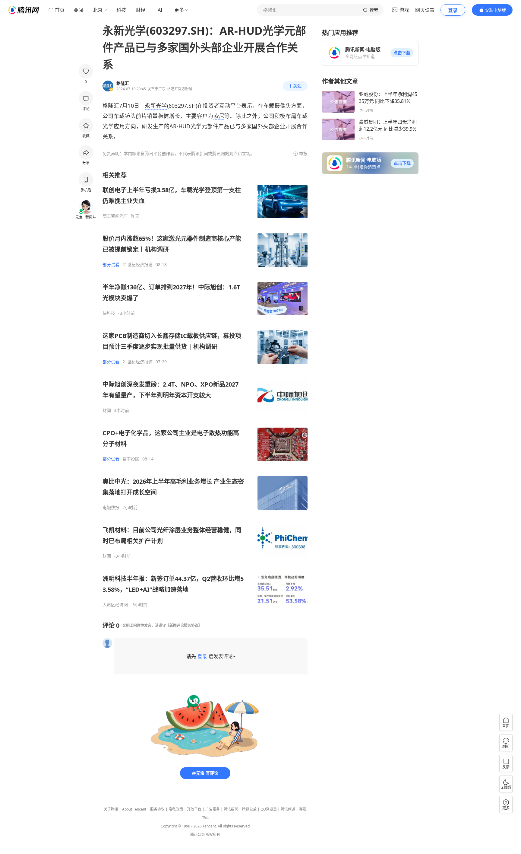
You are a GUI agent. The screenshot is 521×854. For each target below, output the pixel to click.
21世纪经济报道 (137, 265)
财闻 (107, 410)
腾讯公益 (249, 809)
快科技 (109, 313)
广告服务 (212, 809)
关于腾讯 (111, 809)
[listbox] (205, 389)
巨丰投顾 (130, 459)
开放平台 (194, 809)
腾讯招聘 (231, 809)
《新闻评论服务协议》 (184, 625)
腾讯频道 (288, 809)
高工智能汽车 (115, 216)
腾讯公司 (197, 834)
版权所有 (213, 834)
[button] (401, 52)
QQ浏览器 (268, 809)
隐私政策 (176, 809)
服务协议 (157, 809)
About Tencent (134, 809)
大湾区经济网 (115, 605)
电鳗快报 (111, 507)
